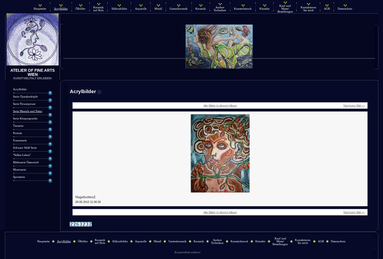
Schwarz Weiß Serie (25, 147)
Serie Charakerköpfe (25, 96)
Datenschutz (345, 8)
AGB (327, 8)
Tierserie (18, 125)
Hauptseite (40, 8)
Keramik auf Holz (98, 9)
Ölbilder (80, 8)
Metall (158, 8)
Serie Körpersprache (25, 118)
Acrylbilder (61, 8)
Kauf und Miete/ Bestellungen (285, 8)
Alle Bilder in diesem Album (220, 105)
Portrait (17, 133)
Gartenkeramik (179, 8)
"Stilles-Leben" (22, 155)
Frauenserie (20, 140)
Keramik (200, 8)
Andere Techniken (220, 9)
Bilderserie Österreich (26, 162)
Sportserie (19, 177)
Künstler (265, 8)
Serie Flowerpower (24, 104)
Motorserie (19, 169)
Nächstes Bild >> (354, 105)
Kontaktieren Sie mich (308, 9)
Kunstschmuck (243, 8)
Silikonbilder (119, 8)
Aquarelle (141, 8)
